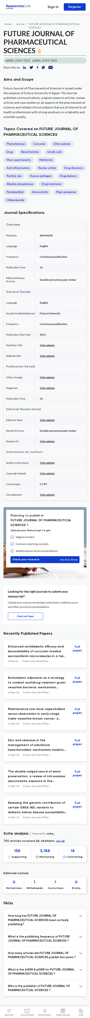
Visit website (47, 345)
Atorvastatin (40, 192)
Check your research (45, 559)
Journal (20, 24)
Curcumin (39, 144)
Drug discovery (73, 168)
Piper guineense (66, 192)
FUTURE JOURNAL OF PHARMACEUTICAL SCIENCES (54, 25)
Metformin (46, 160)
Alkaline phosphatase (20, 184)
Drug (10, 152)
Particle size (14, 176)
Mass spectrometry (19, 160)
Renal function (30, 152)
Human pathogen (41, 176)
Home (7, 24)
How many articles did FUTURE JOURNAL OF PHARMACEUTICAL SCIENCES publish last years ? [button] (42, 955)
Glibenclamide (15, 200)
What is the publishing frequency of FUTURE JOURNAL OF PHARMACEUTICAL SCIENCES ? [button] (39, 939)
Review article (47, 168)
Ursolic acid (54, 152)
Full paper (77, 648)
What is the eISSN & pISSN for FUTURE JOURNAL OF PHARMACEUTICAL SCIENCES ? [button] (41, 971)
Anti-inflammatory (18, 168)
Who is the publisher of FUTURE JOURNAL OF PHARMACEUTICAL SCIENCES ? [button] (39, 988)
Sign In (53, 7)
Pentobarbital (15, 192)
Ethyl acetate (62, 144)
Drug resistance (51, 184)
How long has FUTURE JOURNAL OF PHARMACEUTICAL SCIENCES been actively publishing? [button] (38, 920)
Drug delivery (68, 176)
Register (74, 7)
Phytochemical (16, 144)
